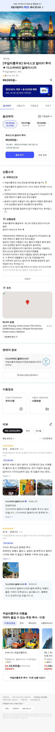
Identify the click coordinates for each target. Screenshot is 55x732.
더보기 (28, 279)
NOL (28, 431)
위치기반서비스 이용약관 (21, 697)
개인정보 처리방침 (40, 697)
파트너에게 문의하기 (29, 375)
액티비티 (32, 623)
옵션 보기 (19, 155)
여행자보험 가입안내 (10, 700)
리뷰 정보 (17, 76)
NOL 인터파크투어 (12, 431)
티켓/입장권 (9, 623)
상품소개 (21, 105)
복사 (50, 326)
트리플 (38, 431)
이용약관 (6, 697)
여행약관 (24, 700)
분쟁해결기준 (35, 700)
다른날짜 (46, 116)
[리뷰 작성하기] (50, 424)
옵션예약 (7, 105)
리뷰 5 (48, 105)
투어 (22, 623)
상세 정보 (42, 155)
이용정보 (34, 105)
